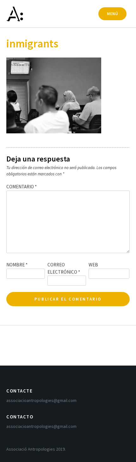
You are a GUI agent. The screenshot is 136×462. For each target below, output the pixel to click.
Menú (112, 13)
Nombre (17, 265)
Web (93, 265)
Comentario (21, 187)
